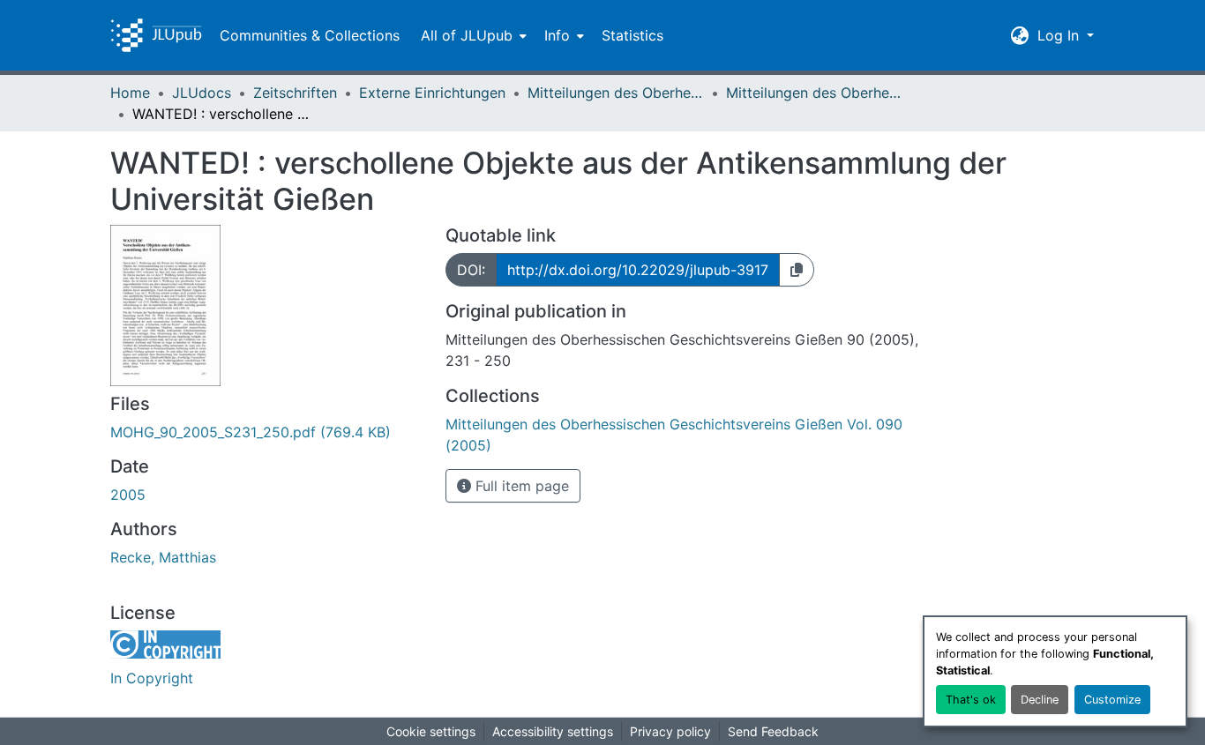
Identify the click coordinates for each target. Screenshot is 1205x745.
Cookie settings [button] (430, 731)
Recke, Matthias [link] (163, 557)
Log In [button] (1060, 35)
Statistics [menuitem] (632, 35)
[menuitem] (472, 35)
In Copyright (151, 678)
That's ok (971, 699)
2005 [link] (128, 494)
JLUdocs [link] (201, 92)
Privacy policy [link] (670, 731)
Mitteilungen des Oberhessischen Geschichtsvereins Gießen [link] (616, 92)
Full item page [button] (520, 486)
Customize (1112, 699)
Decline (1040, 699)
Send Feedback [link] (773, 731)
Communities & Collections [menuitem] (310, 35)
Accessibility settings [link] (552, 731)
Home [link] (130, 92)
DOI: (471, 270)
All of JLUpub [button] (467, 35)
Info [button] (557, 35)
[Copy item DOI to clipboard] (796, 270)
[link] (267, 432)
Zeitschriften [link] (295, 92)
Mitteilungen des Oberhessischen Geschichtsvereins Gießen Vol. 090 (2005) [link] (814, 92)
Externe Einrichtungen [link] (432, 92)
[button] (156, 35)
